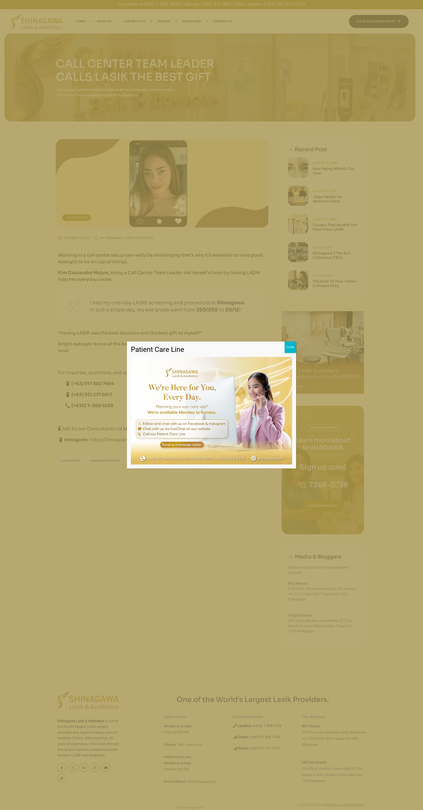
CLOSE (290, 347)
